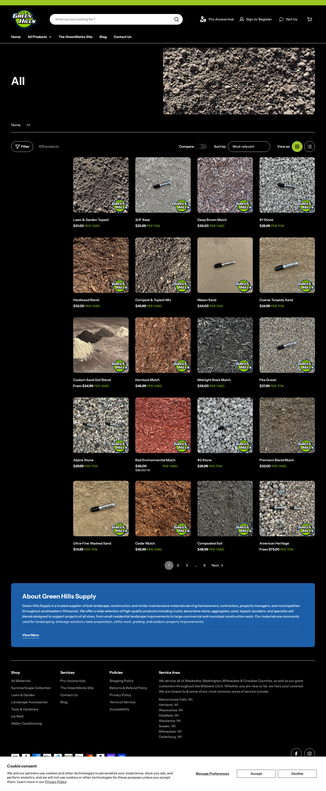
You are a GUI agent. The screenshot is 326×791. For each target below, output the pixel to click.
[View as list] (309, 146)
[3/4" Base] (163, 185)
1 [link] (169, 565)
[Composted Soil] (225, 508)
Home (16, 125)
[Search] (176, 19)
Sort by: (220, 146)
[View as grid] (297, 146)
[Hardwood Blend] (101, 265)
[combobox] (116, 19)
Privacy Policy (56, 782)
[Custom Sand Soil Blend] (101, 345)
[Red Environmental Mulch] (163, 425)
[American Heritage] (287, 508)
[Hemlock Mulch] (163, 345)
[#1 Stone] (287, 185)
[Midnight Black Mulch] (225, 345)
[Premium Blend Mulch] (287, 425)
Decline (297, 773)
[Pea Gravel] (287, 345)
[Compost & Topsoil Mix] (163, 265)
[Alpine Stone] (101, 425)
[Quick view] (122, 167)
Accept (256, 773)
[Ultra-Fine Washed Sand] (101, 508)
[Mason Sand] (225, 265)
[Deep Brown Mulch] (225, 185)
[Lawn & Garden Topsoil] (101, 185)
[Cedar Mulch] (163, 508)
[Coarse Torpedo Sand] (287, 265)
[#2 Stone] (225, 425)
